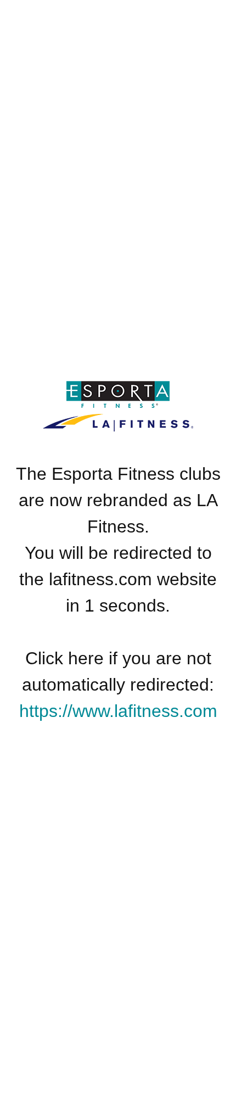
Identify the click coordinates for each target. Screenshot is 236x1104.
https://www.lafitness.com (118, 711)
